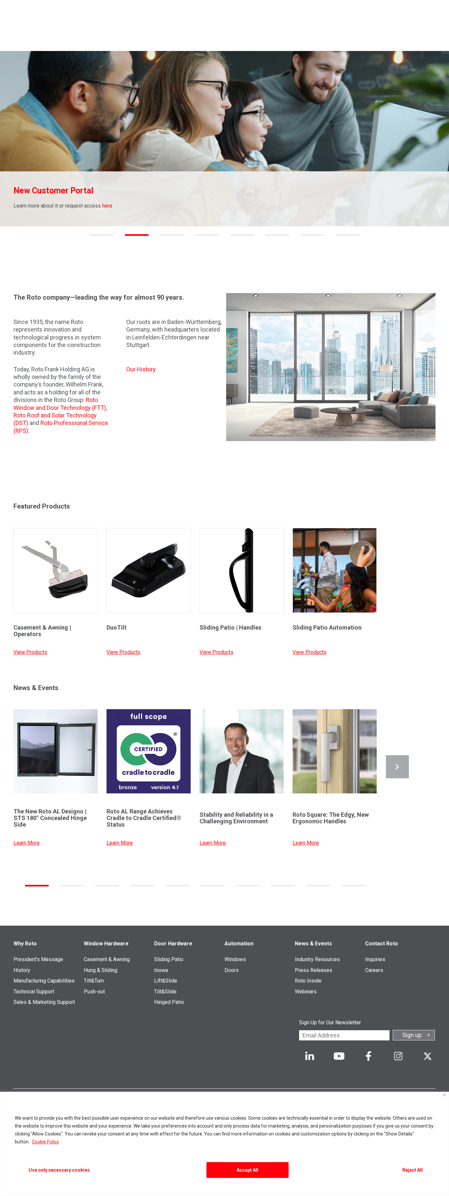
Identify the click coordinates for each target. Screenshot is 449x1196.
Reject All (412, 1170)
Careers (374, 970)
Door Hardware (173, 943)
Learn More (26, 843)
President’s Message (38, 959)
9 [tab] (318, 885)
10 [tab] (353, 885)
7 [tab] (312, 235)
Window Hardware (106, 943)
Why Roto (25, 943)
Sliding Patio (168, 959)
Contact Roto (381, 943)
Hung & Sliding (100, 970)
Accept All (247, 1170)
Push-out (94, 991)
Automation (239, 943)
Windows (235, 959)
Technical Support (33, 991)
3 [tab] (172, 235)
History (21, 970)
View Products (30, 652)
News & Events (313, 943)
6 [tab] (277, 235)
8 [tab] (348, 235)
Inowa (161, 970)
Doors (232, 970)
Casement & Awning (107, 959)
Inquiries (375, 959)
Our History (141, 369)
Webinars (306, 991)
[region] (224, 1144)
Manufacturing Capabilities (44, 981)
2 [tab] (137, 235)
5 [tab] (242, 235)
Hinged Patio (169, 1002)
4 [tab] (207, 235)
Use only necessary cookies (59, 1170)
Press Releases (313, 970)
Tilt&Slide (165, 991)
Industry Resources (317, 959)
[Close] (444, 1094)
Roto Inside (308, 981)
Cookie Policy (45, 1141)
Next (397, 766)
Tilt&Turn (94, 981)
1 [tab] (101, 235)
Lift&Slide (165, 981)
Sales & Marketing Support (44, 1002)
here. (345, 206)
